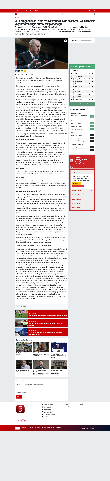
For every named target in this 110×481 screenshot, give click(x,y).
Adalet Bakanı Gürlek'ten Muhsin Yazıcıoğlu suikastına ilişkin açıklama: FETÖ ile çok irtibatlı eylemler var (41, 372)
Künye (81, 404)
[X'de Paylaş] (19, 71)
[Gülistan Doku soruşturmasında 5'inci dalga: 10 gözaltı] (41, 347)
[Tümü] (93, 40)
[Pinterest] (19, 420)
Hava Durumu (47, 406)
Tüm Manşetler (48, 412)
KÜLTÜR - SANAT (61, 14)
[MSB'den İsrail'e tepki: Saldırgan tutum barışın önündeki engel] (59, 364)
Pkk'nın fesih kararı (21, 306)
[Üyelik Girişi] (94, 11)
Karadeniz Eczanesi (78, 195)
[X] (16, 420)
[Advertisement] (82, 53)
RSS (18, 428)
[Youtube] (24, 420)
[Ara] (91, 14)
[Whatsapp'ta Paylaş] (22, 71)
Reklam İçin (67, 406)
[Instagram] (21, 420)
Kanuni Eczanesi (77, 207)
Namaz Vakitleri (48, 407)
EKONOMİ (40, 14)
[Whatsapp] (27, 420)
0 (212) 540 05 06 (79, 186)
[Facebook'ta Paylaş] (16, 71)
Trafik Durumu (47, 409)
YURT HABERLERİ (79, 14)
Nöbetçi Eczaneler (48, 404)
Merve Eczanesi (76, 190)
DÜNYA (46, 14)
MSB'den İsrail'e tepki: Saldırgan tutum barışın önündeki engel (57, 372)
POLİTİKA (70, 14)
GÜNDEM (52, 14)
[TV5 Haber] (20, 14)
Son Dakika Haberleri (49, 414)
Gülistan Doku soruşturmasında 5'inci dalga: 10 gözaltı (41, 354)
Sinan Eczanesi (76, 199)
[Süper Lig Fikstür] (93, 109)
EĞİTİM (34, 14)
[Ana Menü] (94, 14)
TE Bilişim (92, 428)
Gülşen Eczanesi (77, 203)
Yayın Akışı (30, 11)
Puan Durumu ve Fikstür (50, 411)
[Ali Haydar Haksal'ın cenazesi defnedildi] (24, 347)
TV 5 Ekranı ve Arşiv (42, 11)
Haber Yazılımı (85, 428)
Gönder (19, 397)
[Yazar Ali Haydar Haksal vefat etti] (24, 364)
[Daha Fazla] (25, 71)
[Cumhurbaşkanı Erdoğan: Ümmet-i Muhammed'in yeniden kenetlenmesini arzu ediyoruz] (59, 347)
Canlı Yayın (20, 11)
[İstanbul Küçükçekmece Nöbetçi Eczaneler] (93, 161)
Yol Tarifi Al (77, 183)
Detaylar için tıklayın (82, 103)
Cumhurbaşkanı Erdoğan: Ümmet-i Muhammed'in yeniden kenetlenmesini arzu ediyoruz (58, 355)
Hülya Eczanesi (76, 172)
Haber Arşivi (47, 416)
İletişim (66, 404)
